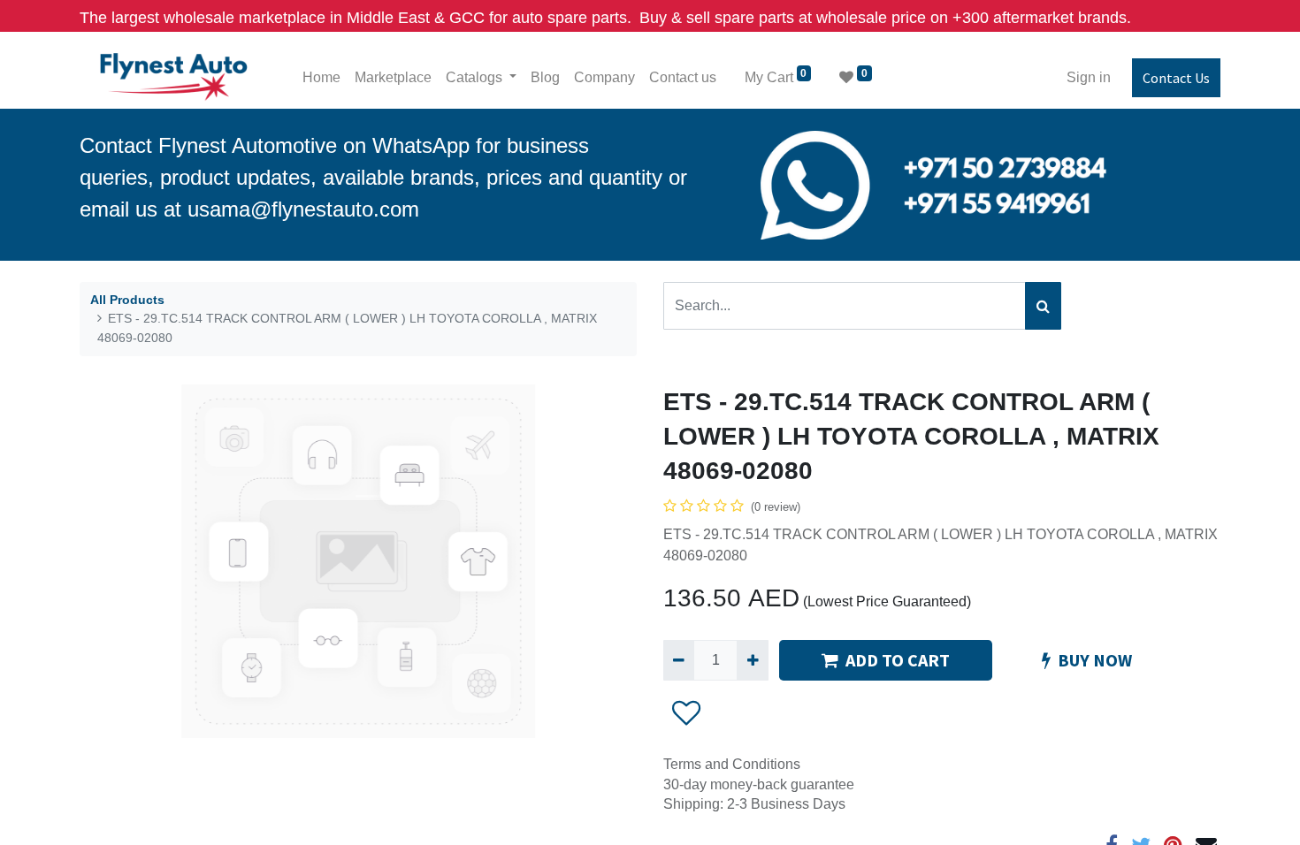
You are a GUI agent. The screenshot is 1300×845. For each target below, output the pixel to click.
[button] (686, 712)
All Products (127, 300)
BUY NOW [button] (1095, 660)
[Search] (1043, 306)
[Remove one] (678, 660)
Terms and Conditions (731, 764)
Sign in (1089, 77)
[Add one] (752, 660)
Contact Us (1176, 78)
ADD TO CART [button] (897, 660)
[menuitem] (321, 77)
